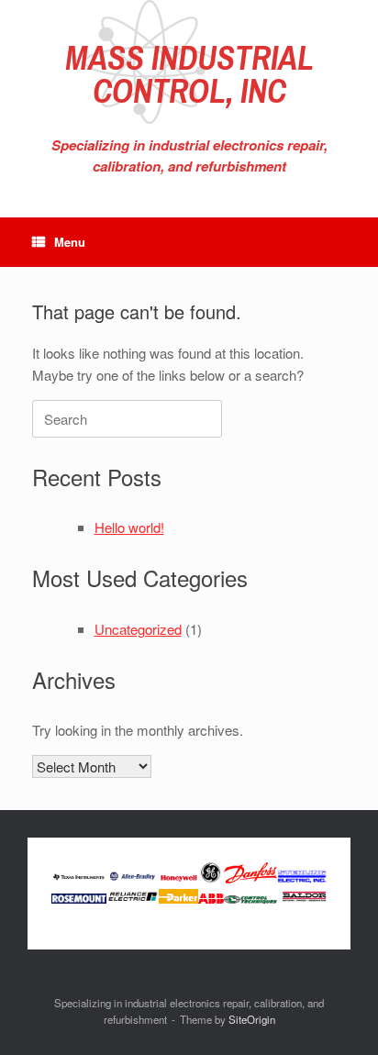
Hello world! (129, 527)
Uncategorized (138, 629)
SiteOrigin (251, 1019)
